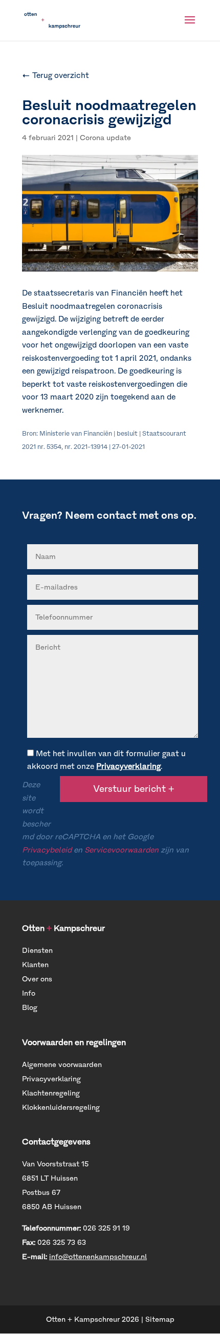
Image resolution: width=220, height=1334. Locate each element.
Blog (29, 1007)
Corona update (105, 138)
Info (28, 993)
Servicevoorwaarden (121, 850)
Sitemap (159, 1319)
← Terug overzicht (55, 75)
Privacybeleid (47, 850)
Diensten (37, 950)
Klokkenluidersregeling (61, 1107)
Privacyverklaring (128, 766)
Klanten (35, 965)
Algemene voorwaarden (62, 1064)
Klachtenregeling (51, 1093)
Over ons (37, 979)
